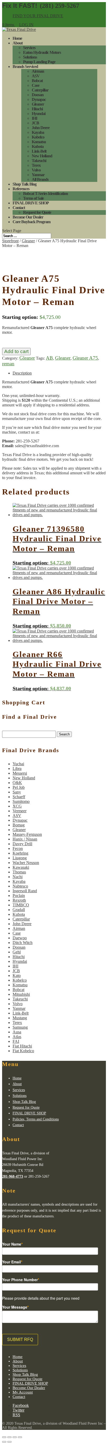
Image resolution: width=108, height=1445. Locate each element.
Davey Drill (22, 844)
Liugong (20, 858)
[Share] (9, 1437)
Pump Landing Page (39, 62)
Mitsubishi (21, 994)
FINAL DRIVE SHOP (31, 203)
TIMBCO (21, 905)
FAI (16, 1041)
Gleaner (38, 104)
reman (8, 363)
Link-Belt (39, 151)
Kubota (38, 146)
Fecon (18, 848)
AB (49, 358)
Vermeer (19, 811)
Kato (17, 975)
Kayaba (38, 132)
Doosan (38, 95)
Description (22, 373)
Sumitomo (21, 801)
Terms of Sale (33, 198)
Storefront (10, 241)
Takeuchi (39, 160)
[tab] (59, 373)
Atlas (17, 1036)
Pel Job (19, 787)
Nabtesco (20, 886)
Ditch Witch (23, 942)
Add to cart (16, 351)
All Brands (40, 179)
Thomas (19, 872)
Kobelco (38, 137)
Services (29, 47)
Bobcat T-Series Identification (45, 193)
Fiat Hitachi (22, 1046)
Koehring (20, 853)
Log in (26, 24)
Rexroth (19, 900)
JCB (35, 123)
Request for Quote (37, 212)
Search (64, 734)
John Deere (41, 127)
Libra (17, 768)
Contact (19, 207)
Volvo (36, 170)
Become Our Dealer (28, 217)
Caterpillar (40, 90)
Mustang (20, 1018)
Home (17, 38)
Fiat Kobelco (23, 1051)
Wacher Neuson (26, 862)
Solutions (30, 57)
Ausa (17, 1032)
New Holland (42, 156)
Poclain (19, 895)
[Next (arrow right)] (9, 1442)
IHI (34, 118)
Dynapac (39, 99)
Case (35, 85)
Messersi (20, 773)
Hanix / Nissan (25, 839)
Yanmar (38, 174)
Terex (36, 165)
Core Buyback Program (31, 222)
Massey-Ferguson (27, 834)
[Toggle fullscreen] (15, 1437)
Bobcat (37, 80)
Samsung (20, 1027)
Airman (38, 71)
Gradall (19, 909)
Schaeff (19, 797)
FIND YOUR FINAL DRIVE (38, 16)
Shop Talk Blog (24, 184)
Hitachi (37, 109)
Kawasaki (21, 867)
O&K (17, 782)
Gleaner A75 (85, 358)
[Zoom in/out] (20, 1437)
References (21, 189)
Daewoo (20, 938)
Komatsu (39, 142)
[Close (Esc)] (4, 1437)
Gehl (17, 952)
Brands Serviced (25, 66)
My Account (23, 1392)
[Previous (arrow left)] (4, 1442)
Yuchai (18, 764)
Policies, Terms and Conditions (36, 1119)
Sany (17, 792)
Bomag (19, 825)
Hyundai (38, 113)
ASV (36, 76)
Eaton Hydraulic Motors (42, 52)
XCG (17, 806)
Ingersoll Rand (25, 891)
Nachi (18, 876)
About (18, 43)
